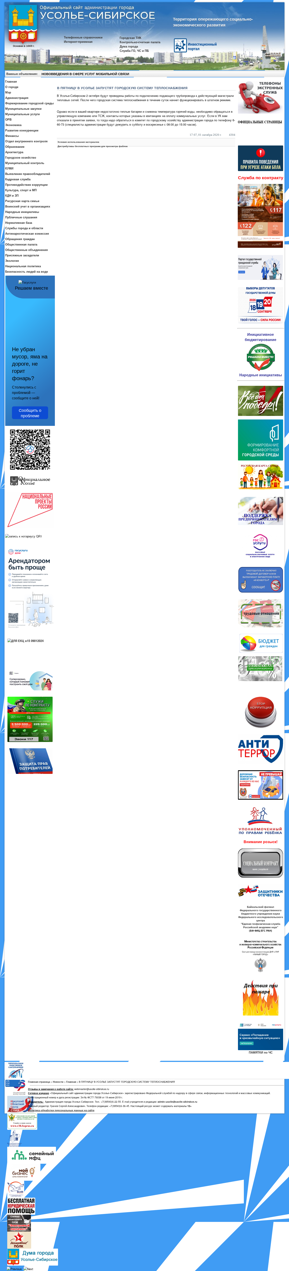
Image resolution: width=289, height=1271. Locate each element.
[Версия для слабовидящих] (279, 74)
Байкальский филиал (260, 907)
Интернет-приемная (78, 41)
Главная (71, 1081)
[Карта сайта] (272, 74)
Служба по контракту (260, 177)
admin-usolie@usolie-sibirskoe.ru (177, 1101)
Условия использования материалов (78, 141)
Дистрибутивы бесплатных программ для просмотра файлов (93, 146)
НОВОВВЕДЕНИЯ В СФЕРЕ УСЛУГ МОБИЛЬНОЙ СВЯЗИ (85, 74)
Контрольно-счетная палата (140, 42)
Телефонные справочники (83, 37)
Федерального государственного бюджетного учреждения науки (261, 912)
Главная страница (39, 1081)
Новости (58, 1081)
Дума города (129, 46)
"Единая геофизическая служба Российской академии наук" (260, 925)
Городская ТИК (130, 38)
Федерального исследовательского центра (260, 918)
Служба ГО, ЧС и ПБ (134, 50)
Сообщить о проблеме (30, 412)
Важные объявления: (22, 74)
